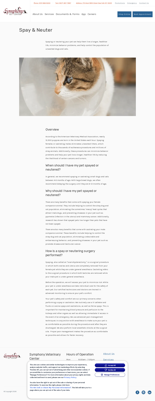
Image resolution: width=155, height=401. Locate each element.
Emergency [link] (132, 3)
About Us (38, 14)
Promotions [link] (120, 3)
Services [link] (49, 14)
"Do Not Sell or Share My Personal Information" (50, 387)
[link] (16, 11)
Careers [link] (92, 14)
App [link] (83, 14)
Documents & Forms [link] (67, 14)
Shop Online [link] (124, 14)
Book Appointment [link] (142, 14)
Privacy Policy (70, 377)
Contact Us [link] (144, 3)
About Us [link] (109, 354)
